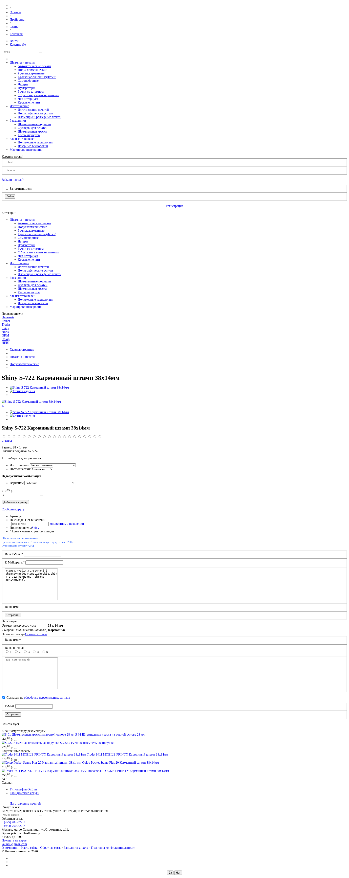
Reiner (6, 321)
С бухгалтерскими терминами (38, 95)
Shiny (5, 328)
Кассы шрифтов (29, 135)
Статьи (14, 26)
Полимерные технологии (35, 142)
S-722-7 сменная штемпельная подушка (87, 742)
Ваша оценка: (14, 647)
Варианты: (17, 483)
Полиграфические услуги (35, 113)
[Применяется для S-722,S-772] (31, 742)
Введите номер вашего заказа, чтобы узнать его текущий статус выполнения (55, 810)
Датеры (23, 84)
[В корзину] (15, 740)
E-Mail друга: (15, 562)
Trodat (6, 324)
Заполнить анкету (76, 847)
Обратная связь (50, 847)
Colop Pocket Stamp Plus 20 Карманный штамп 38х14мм (120, 762)
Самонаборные (28, 80)
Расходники (18, 120)
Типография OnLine (23, 789)
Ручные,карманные (31, 73)
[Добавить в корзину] (41, 495)
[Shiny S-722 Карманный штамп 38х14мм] (39, 387)
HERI (5, 342)
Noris (5, 331)
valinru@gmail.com (14, 844)
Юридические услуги (24, 793)
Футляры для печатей (32, 128)
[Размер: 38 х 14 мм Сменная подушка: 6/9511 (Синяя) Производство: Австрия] (44, 770)
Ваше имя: (12, 606)
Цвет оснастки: (20, 469)
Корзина (18, 44)
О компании (10, 847)
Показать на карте (14, 840)
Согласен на (38, 697)
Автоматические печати (34, 66)
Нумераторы (26, 88)
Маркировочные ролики (26, 149)
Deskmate (8, 317)
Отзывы (15, 12)
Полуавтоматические (32, 69)
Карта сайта (29, 847)
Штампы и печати (22, 62)
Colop (5, 339)
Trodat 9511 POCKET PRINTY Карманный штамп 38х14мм (128, 770)
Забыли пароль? (13, 179)
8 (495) (13, 822)
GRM (5, 335)
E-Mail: (10, 706)
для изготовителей (22, 138)
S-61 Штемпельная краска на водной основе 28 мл (110, 734)
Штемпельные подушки (34, 124)
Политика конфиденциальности (113, 847)
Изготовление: (20, 465)
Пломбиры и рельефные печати (39, 117)
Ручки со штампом (31, 91)
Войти (14, 41)
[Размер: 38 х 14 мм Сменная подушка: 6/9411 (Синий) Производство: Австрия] (44, 754)
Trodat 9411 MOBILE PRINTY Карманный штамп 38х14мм (127, 754)
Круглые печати (29, 102)
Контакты (16, 34)
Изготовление (19, 106)
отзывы (7, 440)
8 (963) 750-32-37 (13, 826)
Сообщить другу (13, 509)
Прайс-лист (18, 19)
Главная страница (22, 349)
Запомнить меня (21, 188)
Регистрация (174, 206)
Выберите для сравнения (23, 458)
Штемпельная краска (32, 131)
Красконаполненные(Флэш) (37, 77)
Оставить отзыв (36, 634)
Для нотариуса (28, 98)
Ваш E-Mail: (14, 554)
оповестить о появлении (67, 523)
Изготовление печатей (33, 109)
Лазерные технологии (33, 146)
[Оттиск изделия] (22, 391)
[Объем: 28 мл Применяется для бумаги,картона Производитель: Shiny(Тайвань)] (38, 734)
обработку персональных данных (47, 697)
